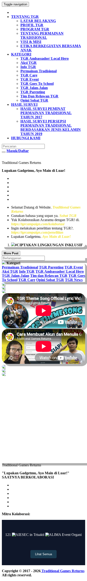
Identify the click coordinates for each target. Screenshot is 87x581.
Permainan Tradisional (20, 267)
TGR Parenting (51, 267)
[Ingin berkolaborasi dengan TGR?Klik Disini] (43, 284)
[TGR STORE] (43, 367)
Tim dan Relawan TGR (49, 276)
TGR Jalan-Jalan (15, 276)
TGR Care (26, 280)
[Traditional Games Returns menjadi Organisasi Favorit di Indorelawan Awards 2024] (43, 374)
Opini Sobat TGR (50, 280)
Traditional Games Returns (62, 571)
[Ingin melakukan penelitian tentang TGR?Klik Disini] (43, 287)
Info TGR (27, 271)
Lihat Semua (43, 554)
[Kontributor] (43, 370)
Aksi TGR (10, 271)
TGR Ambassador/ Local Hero (59, 271)
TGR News (74, 280)
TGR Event (73, 267)
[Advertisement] (43, 419)
